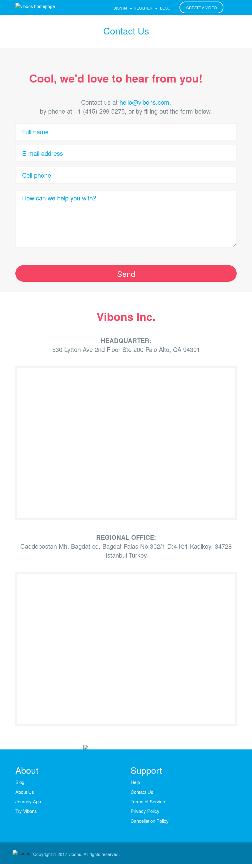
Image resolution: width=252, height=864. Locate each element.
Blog (19, 782)
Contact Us (142, 792)
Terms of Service (148, 801)
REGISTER (143, 7)
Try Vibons (26, 811)
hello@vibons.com (144, 102)
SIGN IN (120, 7)
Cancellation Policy (150, 821)
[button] (126, 273)
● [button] (152, 7)
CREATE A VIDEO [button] (201, 7)
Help (135, 782)
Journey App (28, 801)
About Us (24, 792)
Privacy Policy (145, 811)
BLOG (165, 7)
